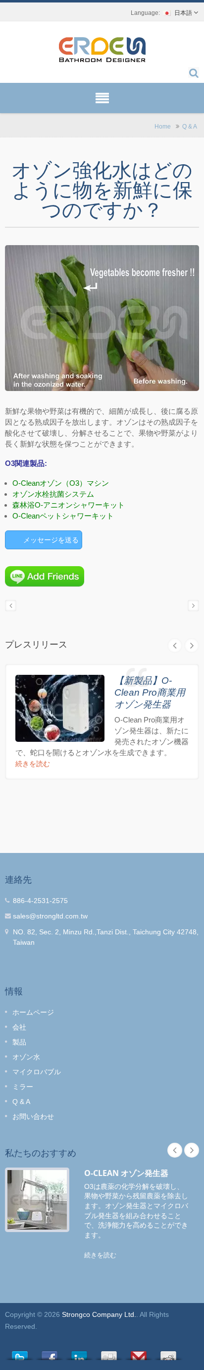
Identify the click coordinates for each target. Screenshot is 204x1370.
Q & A (189, 126)
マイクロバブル (36, 1072)
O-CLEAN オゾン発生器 (126, 1173)
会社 (19, 1027)
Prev (174, 645)
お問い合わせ (33, 1116)
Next (191, 645)
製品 (19, 1042)
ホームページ (33, 1012)
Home (162, 126)
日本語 (183, 12)
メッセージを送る (51, 540)
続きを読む (32, 764)
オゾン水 (26, 1057)
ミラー (22, 1087)
